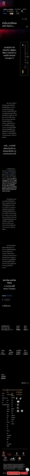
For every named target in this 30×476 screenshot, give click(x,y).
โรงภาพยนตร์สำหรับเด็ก (9, 436)
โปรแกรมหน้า (4, 399)
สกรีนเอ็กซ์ (8, 410)
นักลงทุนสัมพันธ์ (10, 11)
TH (5, 473)
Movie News (9, 295)
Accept (24, 473)
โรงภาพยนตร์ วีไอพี (9, 444)
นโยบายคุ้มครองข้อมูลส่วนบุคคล (13, 420)
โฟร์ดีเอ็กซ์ (8, 406)
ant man (7, 299)
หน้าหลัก (5, 9)
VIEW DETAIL (22, 71)
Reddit (9, 173)
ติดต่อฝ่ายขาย (12, 411)
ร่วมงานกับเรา (12, 403)
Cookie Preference (13, 473)
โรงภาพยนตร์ (18, 9)
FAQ (17, 11)
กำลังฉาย (3, 394)
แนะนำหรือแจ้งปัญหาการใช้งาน (19, 392)
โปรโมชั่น (24, 9)
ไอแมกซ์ (8, 400)
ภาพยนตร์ (11, 9)
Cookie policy (20, 469)
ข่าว (4, 11)
